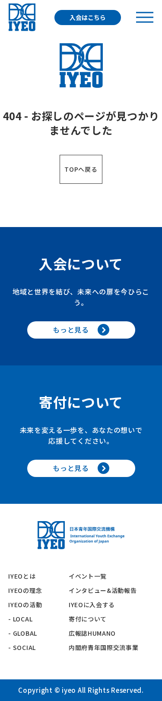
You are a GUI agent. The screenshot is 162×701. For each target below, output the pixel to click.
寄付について (91, 619)
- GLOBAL (22, 633)
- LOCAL (20, 619)
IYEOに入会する (95, 604)
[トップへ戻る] (22, 17)
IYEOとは (21, 576)
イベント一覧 (88, 576)
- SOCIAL (22, 647)
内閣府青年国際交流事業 (104, 647)
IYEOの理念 (25, 590)
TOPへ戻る (80, 169)
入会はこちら (88, 17)
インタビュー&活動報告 (103, 590)
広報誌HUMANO (92, 633)
